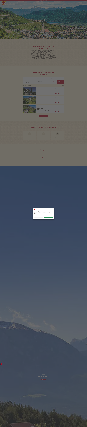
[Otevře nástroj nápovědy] (1, 364)
